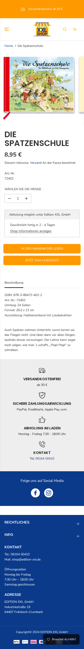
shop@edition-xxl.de (26, 559)
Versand (35, 163)
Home (8, 46)
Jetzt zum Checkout (42, 260)
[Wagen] (75, 29)
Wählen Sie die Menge (22, 189)
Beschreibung (13, 282)
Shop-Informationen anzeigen (31, 231)
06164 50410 (44, 458)
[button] (7, 29)
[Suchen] (65, 29)
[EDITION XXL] (42, 29)
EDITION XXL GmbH (54, 632)
